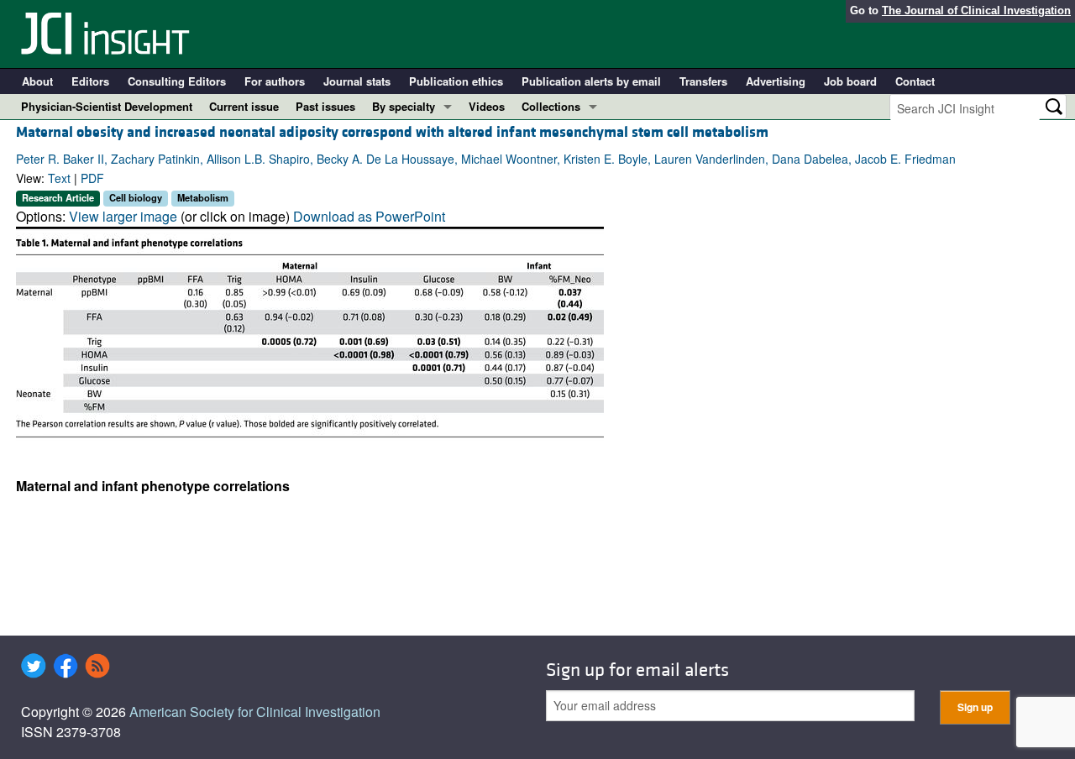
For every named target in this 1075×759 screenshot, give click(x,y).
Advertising (775, 81)
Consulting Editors (177, 81)
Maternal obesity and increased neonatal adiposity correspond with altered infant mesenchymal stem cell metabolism (392, 132)
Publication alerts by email (591, 81)
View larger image (123, 216)
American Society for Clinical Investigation (254, 711)
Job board (850, 81)
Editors (90, 81)
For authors (274, 81)
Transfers (703, 81)
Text (59, 178)
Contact (915, 81)
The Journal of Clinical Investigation (976, 10)
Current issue (244, 106)
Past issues (325, 106)
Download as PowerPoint (369, 216)
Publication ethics (456, 81)
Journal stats (357, 81)
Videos (487, 106)
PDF (92, 178)
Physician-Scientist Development (106, 106)
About (37, 81)
